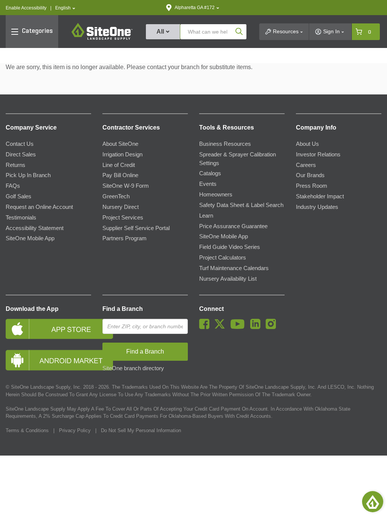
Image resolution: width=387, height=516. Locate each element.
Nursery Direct (120, 207)
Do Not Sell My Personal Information (141, 430)
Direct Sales (21, 154)
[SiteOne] (102, 38)
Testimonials (21, 218)
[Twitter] (222, 327)
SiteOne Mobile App (30, 238)
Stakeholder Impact (320, 196)
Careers (306, 165)
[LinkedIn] (257, 327)
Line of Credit (118, 165)
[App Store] (48, 329)
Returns (15, 165)
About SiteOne (120, 144)
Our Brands (310, 175)
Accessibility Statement (34, 228)
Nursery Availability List (228, 279)
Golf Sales (18, 196)
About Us (307, 144)
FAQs (13, 186)
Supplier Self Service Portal (136, 228)
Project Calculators (222, 258)
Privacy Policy (75, 430)
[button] (65, 8)
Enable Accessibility (26, 8)
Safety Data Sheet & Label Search (241, 205)
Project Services (122, 218)
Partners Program (124, 238)
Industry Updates (317, 207)
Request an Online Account (39, 207)
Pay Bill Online (120, 175)
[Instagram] (273, 327)
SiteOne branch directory (133, 368)
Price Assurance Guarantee (233, 226)
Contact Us (20, 144)
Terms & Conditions (27, 430)
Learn (206, 216)
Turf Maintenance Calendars (234, 268)
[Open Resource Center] (372, 501)
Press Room (311, 186)
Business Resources (225, 144)
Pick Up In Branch (28, 175)
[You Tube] (239, 327)
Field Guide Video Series (229, 247)
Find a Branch (122, 309)
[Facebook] (206, 327)
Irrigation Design (122, 154)
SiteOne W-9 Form (125, 186)
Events (208, 184)
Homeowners (215, 195)
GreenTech (116, 196)
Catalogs (210, 173)
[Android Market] (48, 360)
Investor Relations (318, 154)
